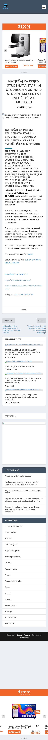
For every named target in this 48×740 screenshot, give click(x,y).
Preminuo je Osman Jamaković (18, 476)
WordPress (24, 638)
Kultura (8, 538)
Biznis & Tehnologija (14, 526)
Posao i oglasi (11, 569)
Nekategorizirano (12, 556)
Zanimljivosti (10, 605)
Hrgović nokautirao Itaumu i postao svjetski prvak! (24, 491)
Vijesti (29, 107)
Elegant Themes (23, 635)
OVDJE (30, 254)
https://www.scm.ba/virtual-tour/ (18, 280)
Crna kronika (10, 532)
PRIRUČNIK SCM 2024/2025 (16, 274)
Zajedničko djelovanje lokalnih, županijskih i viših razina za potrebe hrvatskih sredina (24, 500)
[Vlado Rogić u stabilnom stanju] (24, 362)
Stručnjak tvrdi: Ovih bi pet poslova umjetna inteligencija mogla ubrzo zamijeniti (21, 397)
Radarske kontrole (13, 581)
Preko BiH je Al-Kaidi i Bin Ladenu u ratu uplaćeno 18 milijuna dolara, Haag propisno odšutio (23, 380)
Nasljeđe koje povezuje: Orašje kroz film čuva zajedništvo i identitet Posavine (22, 483)
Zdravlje (8, 611)
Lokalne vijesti (11, 544)
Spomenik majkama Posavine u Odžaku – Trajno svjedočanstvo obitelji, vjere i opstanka (22, 509)
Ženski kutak (10, 617)
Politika (8, 563)
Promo (8, 575)
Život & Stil (9, 623)
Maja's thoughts (12, 550)
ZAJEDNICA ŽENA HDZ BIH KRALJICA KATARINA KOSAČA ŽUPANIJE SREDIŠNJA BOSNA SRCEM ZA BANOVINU (22, 352)
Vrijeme (8, 599)
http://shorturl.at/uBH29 (23, 294)
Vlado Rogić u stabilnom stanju (19, 366)
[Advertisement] (24, 665)
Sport (7, 587)
